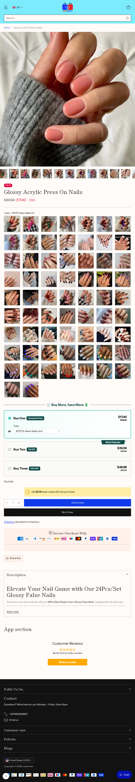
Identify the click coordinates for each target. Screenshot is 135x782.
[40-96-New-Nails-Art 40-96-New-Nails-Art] (104, 353)
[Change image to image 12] (69, 173)
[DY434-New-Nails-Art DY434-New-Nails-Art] (104, 242)
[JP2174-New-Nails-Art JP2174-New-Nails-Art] (12, 242)
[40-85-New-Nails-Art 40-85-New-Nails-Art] (104, 371)
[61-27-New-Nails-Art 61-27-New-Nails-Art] (67, 261)
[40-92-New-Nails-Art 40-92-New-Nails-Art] (30, 353)
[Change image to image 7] (13, 173)
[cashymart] (67, 7)
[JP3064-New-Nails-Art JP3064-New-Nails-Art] (12, 297)
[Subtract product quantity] (7, 502)
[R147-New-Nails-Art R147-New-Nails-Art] (123, 242)
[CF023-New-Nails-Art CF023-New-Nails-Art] (123, 316)
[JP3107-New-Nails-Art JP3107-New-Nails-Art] (104, 297)
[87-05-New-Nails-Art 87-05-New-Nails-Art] (49, 242)
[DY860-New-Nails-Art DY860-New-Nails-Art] (12, 261)
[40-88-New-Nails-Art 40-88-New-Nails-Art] (67, 371)
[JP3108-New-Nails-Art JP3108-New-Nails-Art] (49, 261)
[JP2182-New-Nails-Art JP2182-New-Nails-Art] (67, 297)
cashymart (28, 766)
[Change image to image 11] (58, 173)
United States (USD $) (19, 760)
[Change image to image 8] (25, 173)
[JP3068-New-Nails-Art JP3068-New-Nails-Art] (104, 279)
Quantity (9, 481)
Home (7, 27)
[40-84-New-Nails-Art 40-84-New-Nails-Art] (123, 371)
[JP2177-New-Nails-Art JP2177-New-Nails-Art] (86, 224)
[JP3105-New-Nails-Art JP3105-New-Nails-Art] (12, 316)
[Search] (127, 18)
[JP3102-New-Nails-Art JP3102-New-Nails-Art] (67, 316)
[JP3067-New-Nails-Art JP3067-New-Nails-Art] (123, 279)
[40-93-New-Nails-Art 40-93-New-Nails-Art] (49, 353)
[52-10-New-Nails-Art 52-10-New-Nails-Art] (12, 371)
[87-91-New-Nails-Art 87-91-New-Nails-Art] (67, 242)
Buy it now (67, 512)
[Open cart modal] (128, 7)
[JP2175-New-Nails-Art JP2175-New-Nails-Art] (123, 224)
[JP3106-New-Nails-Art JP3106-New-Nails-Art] (123, 297)
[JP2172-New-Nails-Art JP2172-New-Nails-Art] (12, 224)
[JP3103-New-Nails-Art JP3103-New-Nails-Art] (49, 316)
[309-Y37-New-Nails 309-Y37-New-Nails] (12, 279)
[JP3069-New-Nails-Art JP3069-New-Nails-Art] (86, 279)
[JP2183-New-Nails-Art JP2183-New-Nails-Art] (49, 297)
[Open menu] (5, 7)
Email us (13, 719)
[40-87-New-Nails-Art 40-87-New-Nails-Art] (86, 371)
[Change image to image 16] (114, 173)
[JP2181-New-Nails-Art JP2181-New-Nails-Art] (86, 297)
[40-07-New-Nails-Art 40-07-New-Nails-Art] (12, 353)
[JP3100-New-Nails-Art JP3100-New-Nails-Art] (104, 316)
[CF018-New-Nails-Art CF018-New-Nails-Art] (12, 334)
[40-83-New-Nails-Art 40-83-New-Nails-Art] (12, 389)
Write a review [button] (67, 662)
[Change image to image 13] (81, 173)
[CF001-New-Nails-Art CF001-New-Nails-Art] (123, 334)
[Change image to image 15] (103, 173)
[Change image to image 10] (47, 173)
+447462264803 (18, 714)
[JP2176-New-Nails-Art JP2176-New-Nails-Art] (104, 224)
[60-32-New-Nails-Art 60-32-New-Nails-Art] (123, 261)
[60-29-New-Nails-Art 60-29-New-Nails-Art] (86, 261)
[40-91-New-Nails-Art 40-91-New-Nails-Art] (30, 371)
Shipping (9, 521)
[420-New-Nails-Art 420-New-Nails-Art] (67, 279)
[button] (18, 7)
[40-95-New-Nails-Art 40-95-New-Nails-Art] (86, 353)
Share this (15, 558)
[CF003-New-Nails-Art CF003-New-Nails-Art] (86, 334)
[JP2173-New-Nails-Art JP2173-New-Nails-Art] (30, 242)
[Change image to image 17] (125, 173)
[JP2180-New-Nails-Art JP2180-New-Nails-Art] (30, 224)
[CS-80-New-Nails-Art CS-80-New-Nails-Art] (49, 279)
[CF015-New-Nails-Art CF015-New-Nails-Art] (49, 334)
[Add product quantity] (19, 502)
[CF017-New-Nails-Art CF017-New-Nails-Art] (30, 334)
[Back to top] (6, 776)
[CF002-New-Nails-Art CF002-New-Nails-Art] (104, 334)
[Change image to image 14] (92, 173)
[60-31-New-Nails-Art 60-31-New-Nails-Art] (104, 261)
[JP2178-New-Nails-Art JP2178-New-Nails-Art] (67, 224)
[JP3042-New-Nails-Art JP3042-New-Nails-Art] (30, 297)
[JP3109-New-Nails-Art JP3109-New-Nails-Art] (30, 261)
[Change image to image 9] (36, 173)
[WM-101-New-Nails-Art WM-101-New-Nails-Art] (86, 242)
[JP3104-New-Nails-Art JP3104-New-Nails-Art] (30, 316)
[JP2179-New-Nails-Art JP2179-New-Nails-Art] (49, 224)
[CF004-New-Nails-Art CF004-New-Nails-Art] (67, 334)
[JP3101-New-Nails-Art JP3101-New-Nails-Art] (86, 316)
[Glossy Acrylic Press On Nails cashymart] (67, 99)
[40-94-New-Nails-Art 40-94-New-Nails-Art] (67, 353)
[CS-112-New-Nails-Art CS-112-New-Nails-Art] (30, 279)
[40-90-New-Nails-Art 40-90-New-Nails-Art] (49, 371)
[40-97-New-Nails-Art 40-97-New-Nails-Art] (123, 353)
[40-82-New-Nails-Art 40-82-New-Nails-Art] (30, 389)
